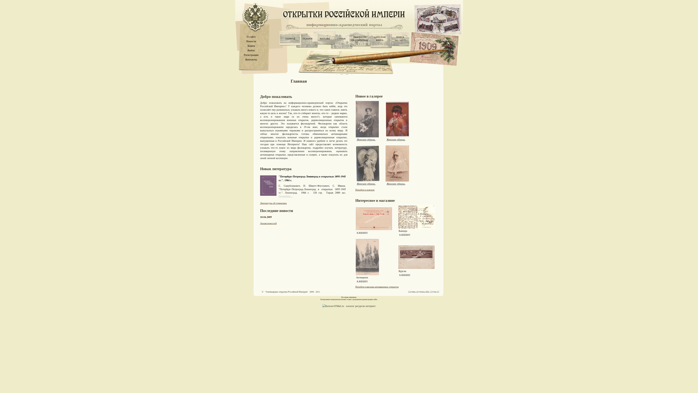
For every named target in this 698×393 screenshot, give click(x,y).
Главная (290, 39)
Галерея (307, 39)
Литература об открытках (273, 203)
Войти (251, 50)
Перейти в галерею (365, 189)
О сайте (251, 36)
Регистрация (251, 55)
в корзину (362, 232)
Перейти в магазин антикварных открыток (377, 286)
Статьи (342, 39)
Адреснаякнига (380, 38)
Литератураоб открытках (359, 38)
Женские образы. (366, 139)
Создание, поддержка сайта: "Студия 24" (423, 291)
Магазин (325, 39)
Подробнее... (286, 196)
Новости (251, 41)
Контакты (251, 59)
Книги (251, 46)
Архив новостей (268, 223)
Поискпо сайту (400, 38)
